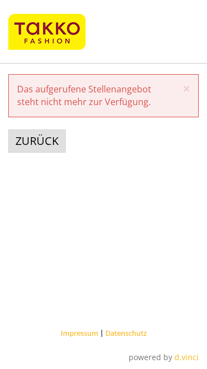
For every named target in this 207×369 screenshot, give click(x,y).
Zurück (37, 140)
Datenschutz (126, 334)
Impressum (79, 334)
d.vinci (186, 357)
